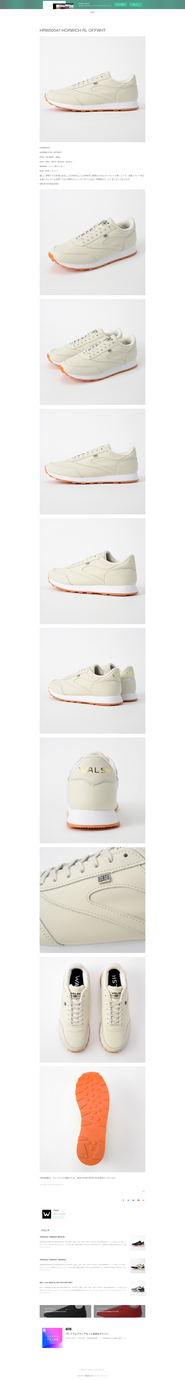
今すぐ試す (121, 4)
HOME (92, 12)
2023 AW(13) (43, 1184)
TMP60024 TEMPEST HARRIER (53, 1259)
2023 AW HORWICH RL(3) (55, 1184)
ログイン (136, 4)
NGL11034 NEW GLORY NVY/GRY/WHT (56, 1282)
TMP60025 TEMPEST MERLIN (52, 1237)
